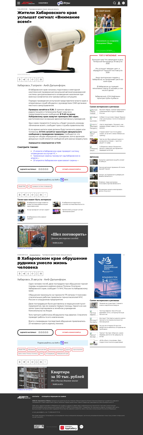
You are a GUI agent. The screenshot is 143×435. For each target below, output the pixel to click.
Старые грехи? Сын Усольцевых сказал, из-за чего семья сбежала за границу (111, 133)
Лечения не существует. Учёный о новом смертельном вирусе (111, 304)
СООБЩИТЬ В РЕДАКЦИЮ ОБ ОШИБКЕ (54, 396)
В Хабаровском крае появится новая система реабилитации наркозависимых (37, 204)
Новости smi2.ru (24, 248)
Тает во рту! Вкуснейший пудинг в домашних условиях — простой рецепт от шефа (111, 141)
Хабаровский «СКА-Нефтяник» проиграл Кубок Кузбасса (107, 97)
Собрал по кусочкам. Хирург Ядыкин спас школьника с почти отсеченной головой (112, 118)
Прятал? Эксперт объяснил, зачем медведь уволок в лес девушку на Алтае (111, 334)
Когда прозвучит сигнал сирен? (38, 210)
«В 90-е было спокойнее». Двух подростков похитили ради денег (111, 341)
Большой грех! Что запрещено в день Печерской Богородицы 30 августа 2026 (107, 61)
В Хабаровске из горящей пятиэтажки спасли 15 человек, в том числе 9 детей (108, 88)
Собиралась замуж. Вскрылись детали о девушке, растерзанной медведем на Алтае (110, 148)
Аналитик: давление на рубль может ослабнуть (111, 160)
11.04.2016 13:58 (22, 9)
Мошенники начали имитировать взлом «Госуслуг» (110, 190)
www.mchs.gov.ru (23, 74)
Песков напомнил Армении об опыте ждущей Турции (112, 168)
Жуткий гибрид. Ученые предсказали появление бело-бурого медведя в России (112, 111)
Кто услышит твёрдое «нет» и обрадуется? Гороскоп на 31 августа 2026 (107, 70)
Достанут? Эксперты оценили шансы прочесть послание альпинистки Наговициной (112, 320)
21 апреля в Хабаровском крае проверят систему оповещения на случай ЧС (55, 152)
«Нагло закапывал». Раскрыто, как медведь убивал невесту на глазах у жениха (111, 126)
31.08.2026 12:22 (22, 255)
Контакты (35, 396)
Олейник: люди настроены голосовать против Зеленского (110, 182)
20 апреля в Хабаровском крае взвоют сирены (55, 160)
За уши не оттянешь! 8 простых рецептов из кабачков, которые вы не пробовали (112, 327)
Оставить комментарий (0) (71, 169)
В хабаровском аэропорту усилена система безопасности (73, 203)
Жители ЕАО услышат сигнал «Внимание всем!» (72, 210)
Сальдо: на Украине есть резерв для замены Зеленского (111, 175)
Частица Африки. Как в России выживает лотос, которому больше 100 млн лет (111, 312)
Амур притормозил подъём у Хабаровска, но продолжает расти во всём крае (107, 79)
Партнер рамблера (51, 426)
